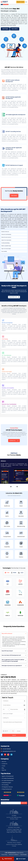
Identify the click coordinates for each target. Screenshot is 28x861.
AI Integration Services (7, 786)
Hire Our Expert (22, 858)
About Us (4, 761)
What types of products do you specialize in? (12, 665)
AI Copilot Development (7, 780)
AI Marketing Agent (6, 782)
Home (1, 4)
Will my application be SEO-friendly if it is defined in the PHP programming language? (13, 660)
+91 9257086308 (6, 748)
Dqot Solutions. (13, 852)
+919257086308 (8, 858)
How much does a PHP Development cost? (11, 655)
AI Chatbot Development (8, 778)
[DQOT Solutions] (2, 754)
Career (3, 765)
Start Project (5, 28)
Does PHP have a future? (7, 650)
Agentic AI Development (7, 776)
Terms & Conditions (13, 854)
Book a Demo (15, 28)
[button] (17, 486)
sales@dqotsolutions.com (9, 751)
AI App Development (7, 789)
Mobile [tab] (14, 572)
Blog (3, 768)
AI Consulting (5, 784)
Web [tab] (8, 572)
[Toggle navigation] (26, 2)
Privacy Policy (4, 854)
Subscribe (24, 802)
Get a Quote (14, 195)
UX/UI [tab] (21, 572)
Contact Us (12, 440)
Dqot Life (4, 770)
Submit (14, 735)
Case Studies (23, 854)
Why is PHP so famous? (7, 633)
